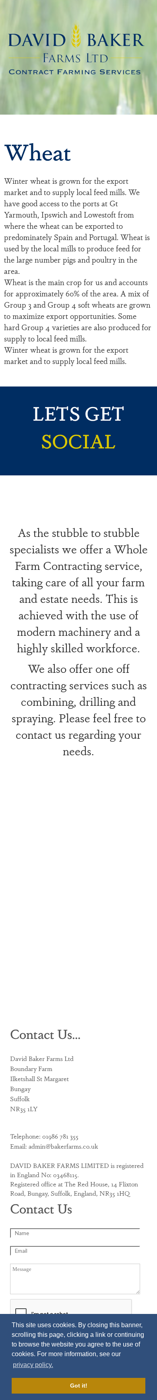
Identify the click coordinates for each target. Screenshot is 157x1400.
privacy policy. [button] (33, 1364)
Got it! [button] (78, 1385)
